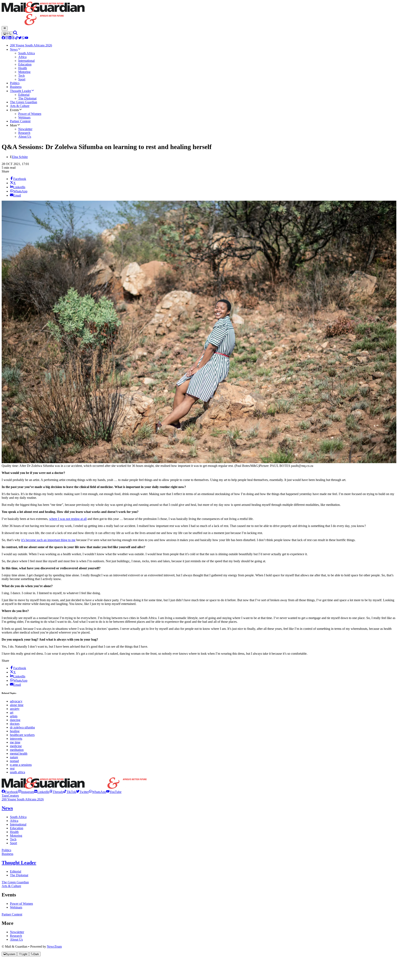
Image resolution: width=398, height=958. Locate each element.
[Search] (15, 33)
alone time (16, 705)
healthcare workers (22, 735)
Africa (14, 820)
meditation (17, 750)
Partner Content (12, 914)
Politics (6, 850)
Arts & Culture (11, 886)
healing (14, 731)
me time (15, 742)
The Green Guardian (15, 882)
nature (14, 757)
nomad (14, 761)
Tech (13, 839)
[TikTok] (16, 38)
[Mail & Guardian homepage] (199, 14)
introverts (16, 738)
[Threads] (13, 38)
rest (12, 768)
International (18, 824)
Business (7, 854)
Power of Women (21, 903)
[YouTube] (26, 38)
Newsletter (17, 932)
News (7, 808)
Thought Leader (19, 862)
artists (13, 716)
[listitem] (10, 792)
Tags (5, 795)
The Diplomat (19, 875)
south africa (17, 772)
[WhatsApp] (23, 38)
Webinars (16, 907)
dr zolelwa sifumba (22, 727)
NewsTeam (54, 946)
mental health (18, 753)
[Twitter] (20, 38)
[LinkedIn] (10, 38)
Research (16, 935)
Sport (13, 843)
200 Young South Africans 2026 (23, 799)
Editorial (15, 871)
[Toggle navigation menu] (5, 28)
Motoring (16, 835)
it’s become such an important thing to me (48, 540)
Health (14, 832)
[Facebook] (3, 38)
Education (16, 828)
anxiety (14, 708)
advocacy (16, 701)
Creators (13, 795)
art (11, 712)
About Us (16, 939)
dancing (15, 720)
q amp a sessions (21, 764)
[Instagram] (6, 38)
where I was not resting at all (68, 519)
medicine (16, 746)
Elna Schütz (20, 157)
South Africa (18, 817)
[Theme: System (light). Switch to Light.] (7, 34)
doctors (14, 723)
